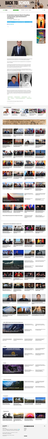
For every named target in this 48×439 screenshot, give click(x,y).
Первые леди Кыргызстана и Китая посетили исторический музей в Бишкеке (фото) (8, 178)
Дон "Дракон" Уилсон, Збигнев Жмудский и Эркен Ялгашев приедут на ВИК (39, 290)
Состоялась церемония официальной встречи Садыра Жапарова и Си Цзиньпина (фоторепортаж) (7, 246)
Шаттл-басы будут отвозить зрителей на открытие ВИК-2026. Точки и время (29, 354)
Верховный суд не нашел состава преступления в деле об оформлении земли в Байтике (29, 266)
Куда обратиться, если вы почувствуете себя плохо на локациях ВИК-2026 (28, 330)
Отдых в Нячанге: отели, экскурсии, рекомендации (6, 404)
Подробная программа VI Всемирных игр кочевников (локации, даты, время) (10, 355)
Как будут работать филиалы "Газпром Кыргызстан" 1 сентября (29, 324)
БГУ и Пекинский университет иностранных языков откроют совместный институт (17, 146)
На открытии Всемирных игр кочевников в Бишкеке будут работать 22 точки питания (28, 340)
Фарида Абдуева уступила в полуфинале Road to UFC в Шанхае (7, 278)
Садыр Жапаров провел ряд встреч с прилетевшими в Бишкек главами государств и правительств (40, 146)
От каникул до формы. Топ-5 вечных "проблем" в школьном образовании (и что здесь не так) (38, 315)
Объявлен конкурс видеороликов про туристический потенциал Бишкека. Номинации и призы (29, 387)
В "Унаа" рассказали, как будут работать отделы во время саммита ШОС (40, 325)
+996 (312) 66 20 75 (11, 429)
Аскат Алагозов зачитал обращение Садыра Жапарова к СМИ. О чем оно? (18, 257)
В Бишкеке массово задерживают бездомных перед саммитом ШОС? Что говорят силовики (29, 257)
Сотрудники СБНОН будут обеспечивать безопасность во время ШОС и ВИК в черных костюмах (17, 290)
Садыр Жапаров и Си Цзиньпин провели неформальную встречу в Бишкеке (18, 246)
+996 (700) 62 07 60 (16, 429)
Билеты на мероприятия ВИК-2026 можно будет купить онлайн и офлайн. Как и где (40, 349)
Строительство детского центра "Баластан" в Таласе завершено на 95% (32, 115)
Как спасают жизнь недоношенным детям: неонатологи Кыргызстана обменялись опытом (39, 189)
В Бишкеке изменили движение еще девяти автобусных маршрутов (29, 381)
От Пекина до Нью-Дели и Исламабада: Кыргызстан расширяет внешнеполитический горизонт (38, 303)
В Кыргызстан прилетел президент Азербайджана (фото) (7, 188)
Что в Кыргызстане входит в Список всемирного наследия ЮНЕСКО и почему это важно (24, 315)
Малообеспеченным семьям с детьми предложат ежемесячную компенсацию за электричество (29, 261)
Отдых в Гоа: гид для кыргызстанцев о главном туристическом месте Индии (17, 404)
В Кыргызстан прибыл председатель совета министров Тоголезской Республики (7, 232)
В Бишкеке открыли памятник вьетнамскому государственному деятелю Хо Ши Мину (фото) (40, 157)
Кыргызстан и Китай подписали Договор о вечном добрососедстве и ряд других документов (18, 211)
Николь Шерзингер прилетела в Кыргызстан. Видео (13, 215)
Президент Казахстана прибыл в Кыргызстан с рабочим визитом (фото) (7, 157)
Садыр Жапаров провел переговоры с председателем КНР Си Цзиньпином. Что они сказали (7, 211)
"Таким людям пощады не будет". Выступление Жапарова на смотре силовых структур (29, 290)
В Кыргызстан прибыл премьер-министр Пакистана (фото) (18, 167)
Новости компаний (7, 107)
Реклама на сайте (4, 428)
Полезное (25, 430)
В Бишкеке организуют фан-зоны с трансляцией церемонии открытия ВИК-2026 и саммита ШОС (18, 420)
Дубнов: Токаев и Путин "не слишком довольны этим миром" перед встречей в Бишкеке (40, 211)
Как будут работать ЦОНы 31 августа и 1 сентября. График (40, 329)
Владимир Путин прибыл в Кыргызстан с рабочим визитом (29, 156)
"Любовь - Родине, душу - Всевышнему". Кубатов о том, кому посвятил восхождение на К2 (40, 216)
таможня (9, 99)
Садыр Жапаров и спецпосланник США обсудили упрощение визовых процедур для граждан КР (40, 167)
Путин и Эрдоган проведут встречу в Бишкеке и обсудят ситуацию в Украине (29, 211)
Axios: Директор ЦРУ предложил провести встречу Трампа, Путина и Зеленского (40, 365)
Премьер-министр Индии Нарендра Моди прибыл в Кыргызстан (17, 232)
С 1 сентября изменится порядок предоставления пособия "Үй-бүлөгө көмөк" (39, 382)
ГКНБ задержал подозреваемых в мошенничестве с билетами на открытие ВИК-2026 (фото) (29, 167)
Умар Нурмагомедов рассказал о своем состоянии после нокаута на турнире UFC (29, 279)
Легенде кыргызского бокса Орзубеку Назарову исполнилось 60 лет (6, 115)
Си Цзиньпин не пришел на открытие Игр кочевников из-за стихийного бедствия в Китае (7, 135)
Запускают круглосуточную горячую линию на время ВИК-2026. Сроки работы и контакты (11, 331)
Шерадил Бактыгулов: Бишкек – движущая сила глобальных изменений (9, 302)
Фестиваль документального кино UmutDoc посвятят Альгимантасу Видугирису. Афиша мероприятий (7, 420)
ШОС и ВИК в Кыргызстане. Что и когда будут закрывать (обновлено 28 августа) (18, 340)
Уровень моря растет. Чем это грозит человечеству (28, 199)
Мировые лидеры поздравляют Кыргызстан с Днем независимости (11, 200)
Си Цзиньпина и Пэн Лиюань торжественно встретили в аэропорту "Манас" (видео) (28, 246)
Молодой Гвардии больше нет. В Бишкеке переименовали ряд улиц (40, 386)
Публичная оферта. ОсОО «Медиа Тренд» (7, 433)
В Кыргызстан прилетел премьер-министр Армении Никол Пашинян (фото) (29, 189)
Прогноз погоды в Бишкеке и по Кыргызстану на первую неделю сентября (18, 135)
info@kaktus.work (7, 429)
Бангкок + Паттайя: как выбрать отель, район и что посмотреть (28, 404)
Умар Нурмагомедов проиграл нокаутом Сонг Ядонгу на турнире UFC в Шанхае (40, 279)
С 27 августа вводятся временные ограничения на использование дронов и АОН (7, 340)
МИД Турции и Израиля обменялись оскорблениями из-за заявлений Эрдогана (29, 371)
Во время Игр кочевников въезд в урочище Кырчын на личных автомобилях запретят (40, 340)
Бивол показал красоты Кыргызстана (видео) (11, 268)
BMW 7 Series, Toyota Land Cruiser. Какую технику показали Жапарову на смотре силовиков (7, 290)
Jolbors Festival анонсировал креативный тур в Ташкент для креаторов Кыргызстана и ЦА (28, 420)
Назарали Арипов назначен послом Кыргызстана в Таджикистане (40, 261)
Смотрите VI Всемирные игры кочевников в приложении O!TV (41, 115)
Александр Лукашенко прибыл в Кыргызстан (29, 145)
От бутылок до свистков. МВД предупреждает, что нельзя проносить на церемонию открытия (28, 216)
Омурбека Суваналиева (26, 59)
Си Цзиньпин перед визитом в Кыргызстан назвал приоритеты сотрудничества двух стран (40, 246)
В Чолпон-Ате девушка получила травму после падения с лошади (29, 135)
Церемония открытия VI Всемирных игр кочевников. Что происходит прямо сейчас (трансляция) (7, 146)
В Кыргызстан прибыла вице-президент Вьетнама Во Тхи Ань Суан (29, 232)
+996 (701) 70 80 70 (13, 430)
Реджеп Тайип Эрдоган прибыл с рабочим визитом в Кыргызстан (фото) (18, 157)
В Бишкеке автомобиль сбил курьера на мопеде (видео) (39, 266)
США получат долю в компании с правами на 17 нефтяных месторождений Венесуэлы (40, 371)
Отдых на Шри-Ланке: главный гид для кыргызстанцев (40, 404)
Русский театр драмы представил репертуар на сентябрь (40, 419)
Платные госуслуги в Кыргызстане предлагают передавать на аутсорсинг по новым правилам (40, 257)
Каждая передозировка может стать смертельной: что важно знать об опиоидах (17, 178)
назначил (21, 61)
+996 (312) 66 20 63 (17, 430)
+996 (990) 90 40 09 (9, 430)
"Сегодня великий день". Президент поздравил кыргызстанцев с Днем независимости (40, 194)
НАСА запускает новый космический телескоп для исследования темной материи (12, 372)
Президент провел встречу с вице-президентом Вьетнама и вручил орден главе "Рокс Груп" (7, 167)
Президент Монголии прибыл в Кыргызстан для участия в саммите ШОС (39, 232)
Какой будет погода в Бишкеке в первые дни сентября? (11, 388)
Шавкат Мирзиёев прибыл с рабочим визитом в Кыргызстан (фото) (40, 178)
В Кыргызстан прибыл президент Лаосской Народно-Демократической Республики (40, 199)
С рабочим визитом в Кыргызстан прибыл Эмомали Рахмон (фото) (18, 188)
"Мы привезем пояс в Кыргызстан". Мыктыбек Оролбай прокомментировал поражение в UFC (18, 279)
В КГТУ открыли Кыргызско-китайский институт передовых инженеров (15, 115)
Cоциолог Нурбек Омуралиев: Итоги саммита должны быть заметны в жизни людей (23, 302)
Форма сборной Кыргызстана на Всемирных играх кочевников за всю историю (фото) (40, 354)
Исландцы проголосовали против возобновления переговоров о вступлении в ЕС (29, 365)
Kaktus (19, 19)
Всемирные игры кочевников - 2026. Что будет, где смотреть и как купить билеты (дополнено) (29, 349)
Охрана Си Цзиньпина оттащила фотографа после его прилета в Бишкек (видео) (40, 135)
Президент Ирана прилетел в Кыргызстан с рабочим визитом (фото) (28, 194)
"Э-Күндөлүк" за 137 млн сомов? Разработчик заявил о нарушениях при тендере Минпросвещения (9, 315)
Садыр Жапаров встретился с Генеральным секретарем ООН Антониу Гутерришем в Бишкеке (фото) (29, 178)
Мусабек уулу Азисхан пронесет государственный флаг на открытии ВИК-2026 (7, 257)
